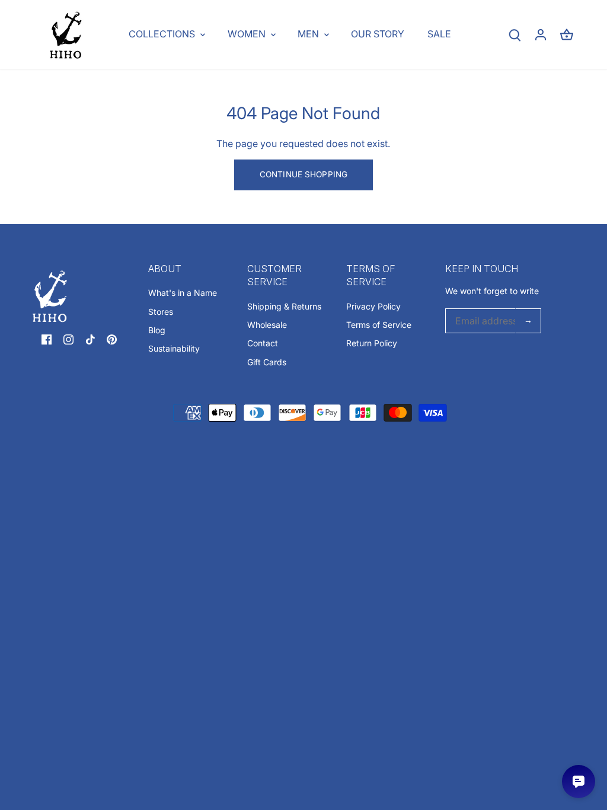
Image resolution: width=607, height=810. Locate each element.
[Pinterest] (112, 338)
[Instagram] (68, 338)
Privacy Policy (373, 306)
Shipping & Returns (284, 306)
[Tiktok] (90, 338)
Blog (156, 330)
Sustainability (174, 348)
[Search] (514, 34)
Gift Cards (266, 362)
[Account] (541, 34)
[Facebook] (46, 338)
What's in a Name (182, 293)
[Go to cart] (567, 34)
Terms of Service (378, 325)
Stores (160, 312)
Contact (262, 343)
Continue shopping (303, 174)
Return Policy (371, 343)
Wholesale (267, 325)
